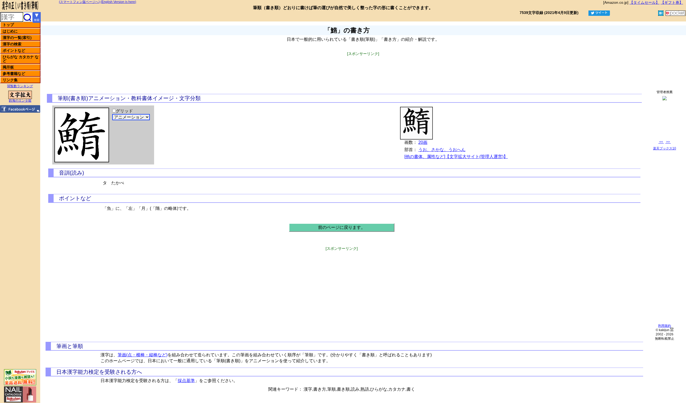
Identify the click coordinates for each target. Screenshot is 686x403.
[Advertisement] (363, 68)
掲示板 (8, 67)
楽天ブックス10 (664, 148)
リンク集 (10, 80)
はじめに (10, 31)
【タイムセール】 (644, 2)
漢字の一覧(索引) (17, 37)
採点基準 (186, 380)
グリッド (124, 111)
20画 (422, 142)
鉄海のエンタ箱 (20, 100)
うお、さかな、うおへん (441, 149)
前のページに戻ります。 (341, 227)
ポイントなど (14, 50)
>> (668, 142)
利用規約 (664, 326)
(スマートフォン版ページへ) (79, 2)
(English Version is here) (118, 2)
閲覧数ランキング (20, 86)
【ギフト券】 (672, 2)
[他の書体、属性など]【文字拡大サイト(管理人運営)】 (456, 156)
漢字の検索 (12, 44)
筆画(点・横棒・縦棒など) (142, 355)
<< (661, 142)
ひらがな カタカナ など (21, 59)
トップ (8, 25)
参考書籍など (14, 73)
